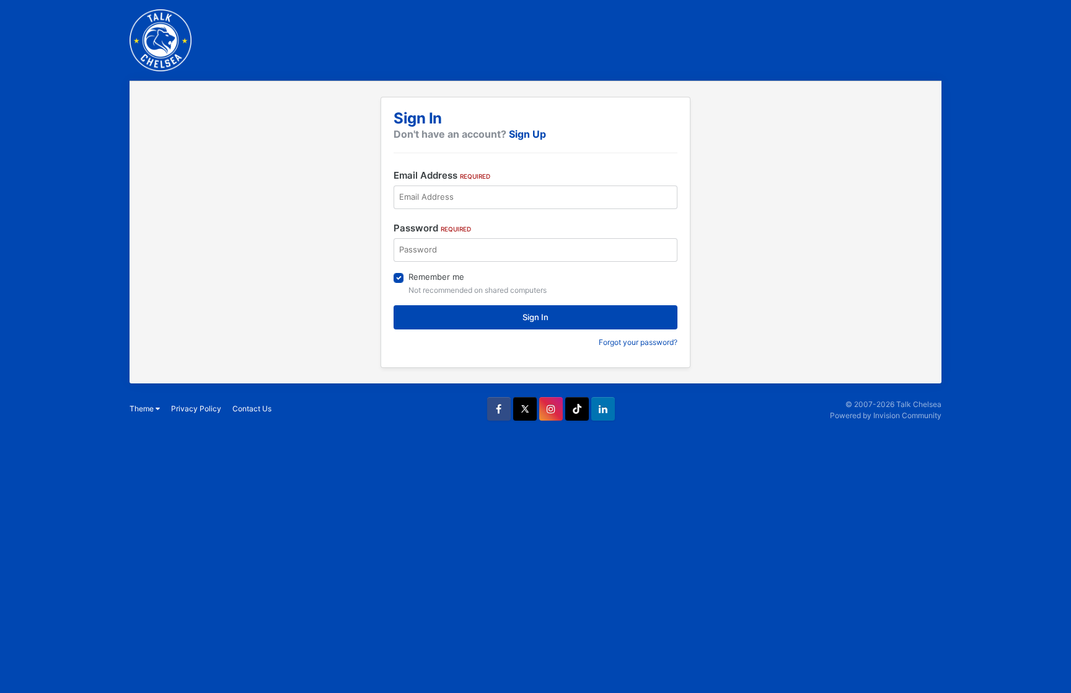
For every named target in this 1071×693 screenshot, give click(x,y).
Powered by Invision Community (885, 415)
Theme (143, 408)
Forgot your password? (638, 342)
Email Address (442, 175)
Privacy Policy (196, 408)
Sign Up (527, 134)
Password (432, 228)
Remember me (436, 277)
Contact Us (251, 408)
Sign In (535, 317)
